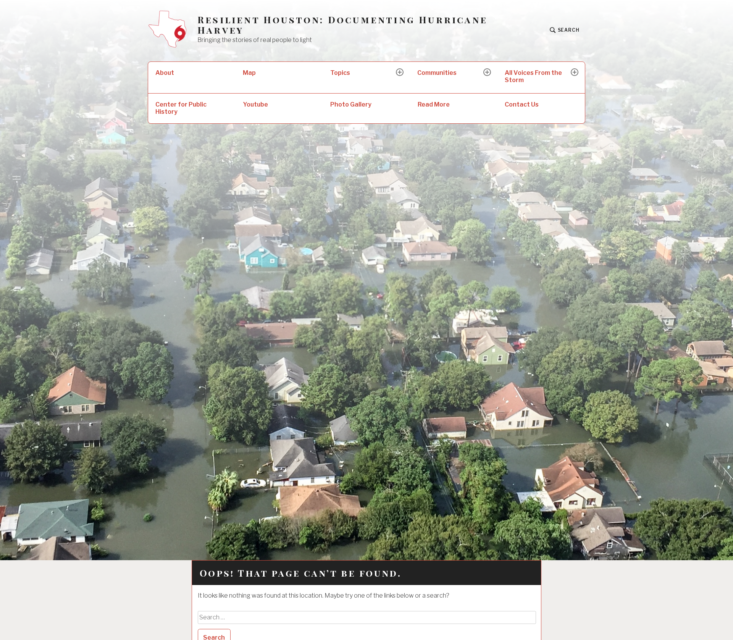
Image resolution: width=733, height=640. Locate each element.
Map (249, 72)
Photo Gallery (350, 104)
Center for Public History (181, 108)
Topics (340, 72)
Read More (434, 104)
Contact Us (522, 104)
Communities (437, 72)
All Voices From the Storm (533, 76)
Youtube (255, 104)
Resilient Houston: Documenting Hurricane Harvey (342, 25)
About (164, 72)
